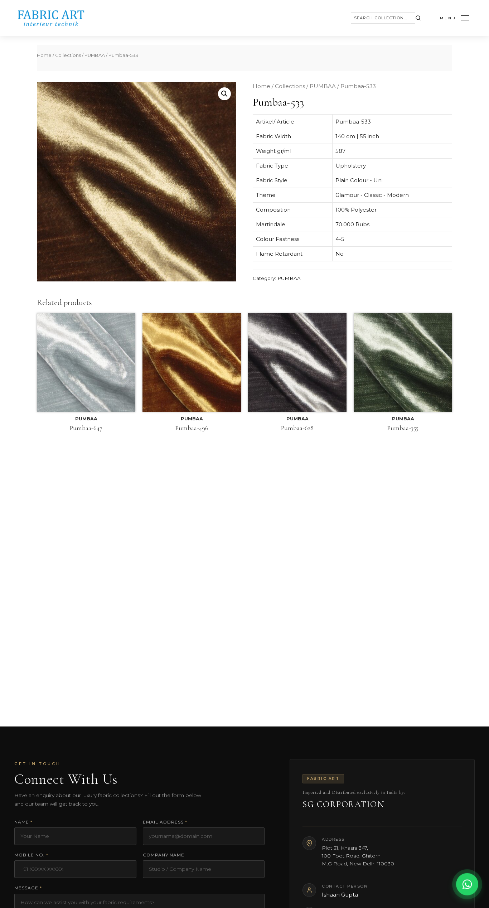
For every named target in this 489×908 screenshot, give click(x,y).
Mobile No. (31, 855)
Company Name (163, 855)
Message (28, 887)
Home (44, 55)
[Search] (418, 18)
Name (23, 822)
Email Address (165, 822)
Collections (68, 55)
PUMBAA (94, 55)
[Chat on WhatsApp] (467, 886)
